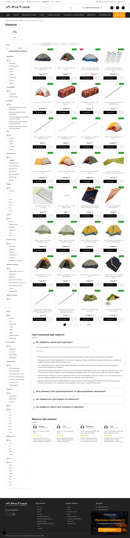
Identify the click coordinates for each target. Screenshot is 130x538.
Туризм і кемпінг (71, 516)
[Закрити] (126, 513)
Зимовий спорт (71, 523)
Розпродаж (119, 15)
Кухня (69, 514)
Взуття (69, 509)
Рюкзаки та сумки (72, 511)
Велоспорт (70, 521)
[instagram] (6, 514)
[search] (70, 8)
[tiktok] (13, 514)
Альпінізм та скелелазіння (74, 519)
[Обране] (117, 7)
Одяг (68, 507)
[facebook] (10, 514)
